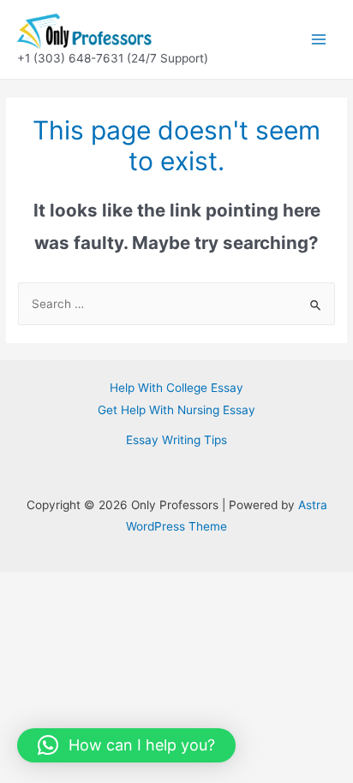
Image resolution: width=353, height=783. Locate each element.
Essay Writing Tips (176, 440)
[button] (126, 745)
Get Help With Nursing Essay (176, 410)
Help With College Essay (176, 387)
